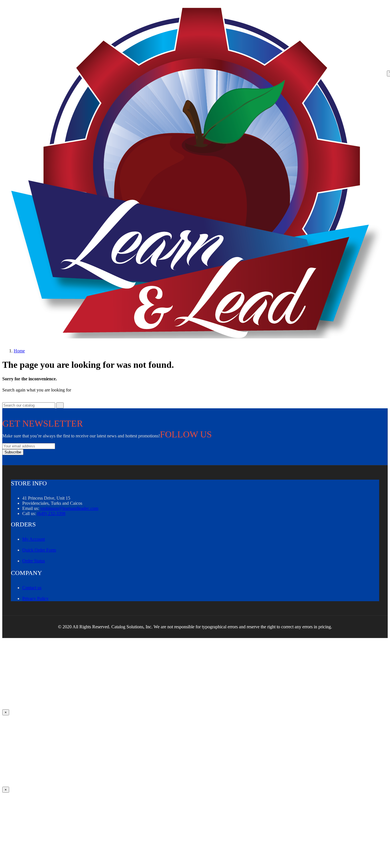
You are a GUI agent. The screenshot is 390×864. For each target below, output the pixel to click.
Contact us (31, 587)
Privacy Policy (35, 598)
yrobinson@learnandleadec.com (69, 508)
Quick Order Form (39, 550)
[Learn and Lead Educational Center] (199, 173)
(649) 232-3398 (51, 513)
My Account (33, 539)
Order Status (33, 560)
